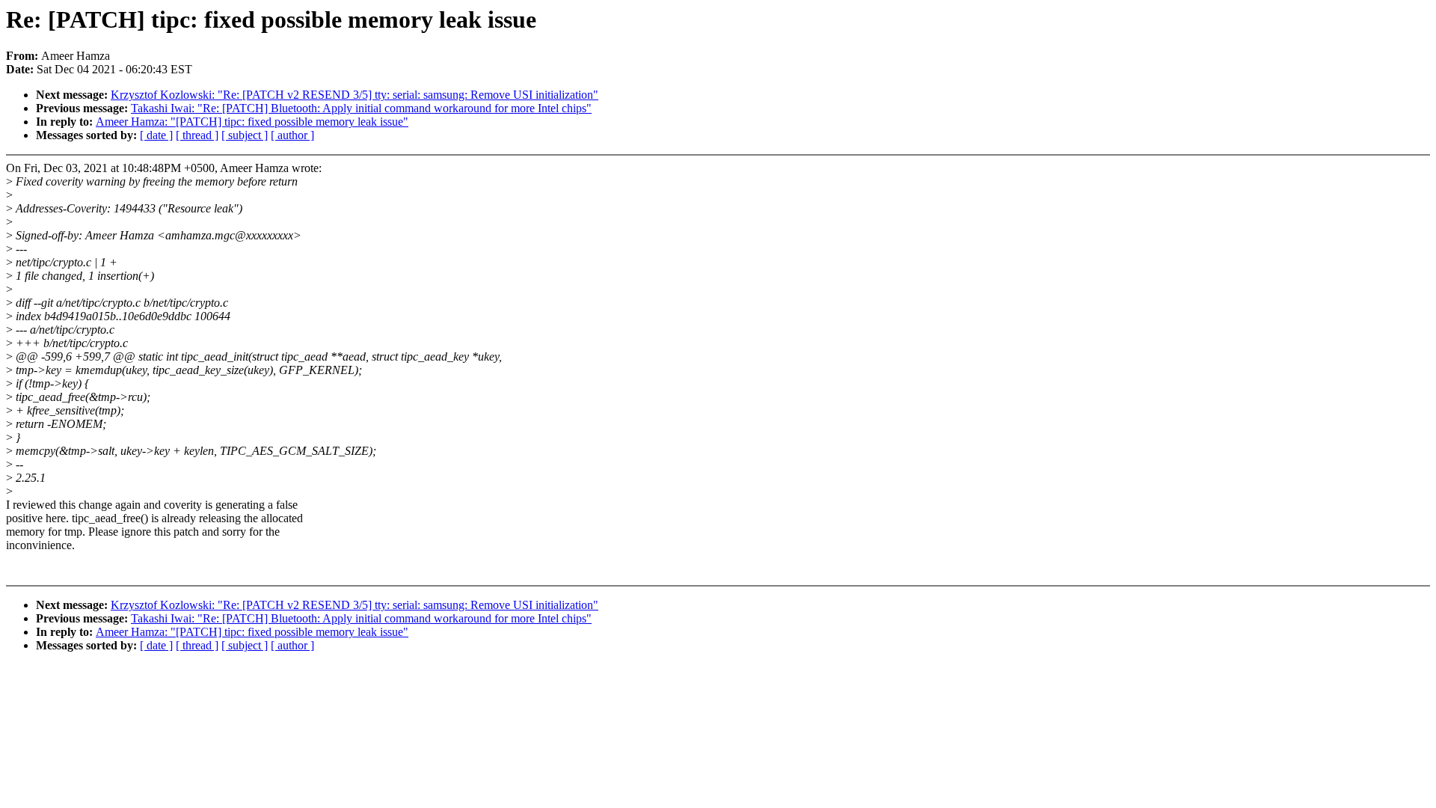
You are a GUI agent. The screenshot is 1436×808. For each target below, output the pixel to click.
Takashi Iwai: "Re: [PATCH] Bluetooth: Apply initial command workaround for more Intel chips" (361, 108)
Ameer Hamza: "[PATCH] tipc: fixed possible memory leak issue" (252, 121)
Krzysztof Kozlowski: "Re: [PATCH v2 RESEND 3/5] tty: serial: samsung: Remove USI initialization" (354, 94)
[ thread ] (197, 135)
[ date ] (156, 135)
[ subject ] (244, 135)
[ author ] (292, 135)
